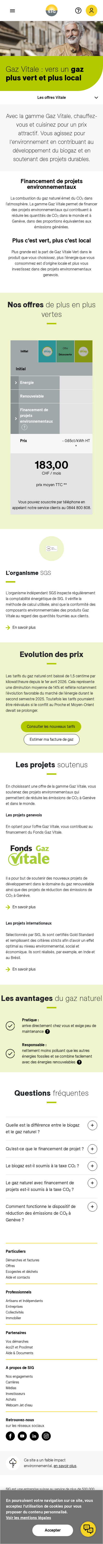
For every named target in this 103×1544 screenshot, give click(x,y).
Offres (10, 1266)
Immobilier (13, 1318)
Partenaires (16, 1333)
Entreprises (14, 1306)
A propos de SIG (20, 1367)
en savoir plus (65, 1466)
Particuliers (16, 1251)
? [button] (24, 427)
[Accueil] (51, 10)
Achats (11, 1399)
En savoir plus (24, 627)
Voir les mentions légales (28, 1518)
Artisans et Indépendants (24, 1301)
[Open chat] (88, 1529)
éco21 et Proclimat (19, 1347)
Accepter (53, 1530)
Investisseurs (15, 1394)
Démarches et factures (22, 1260)
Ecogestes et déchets (22, 1272)
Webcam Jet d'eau (19, 1405)
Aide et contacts (18, 1277)
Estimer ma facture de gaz (52, 739)
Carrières (12, 1382)
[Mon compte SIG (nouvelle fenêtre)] (91, 10)
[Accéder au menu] (13, 11)
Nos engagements (19, 1376)
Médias (11, 1388)
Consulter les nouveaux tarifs (51, 726)
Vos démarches (17, 1341)
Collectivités (15, 1312)
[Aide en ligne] (80, 10)
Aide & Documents (19, 1353)
